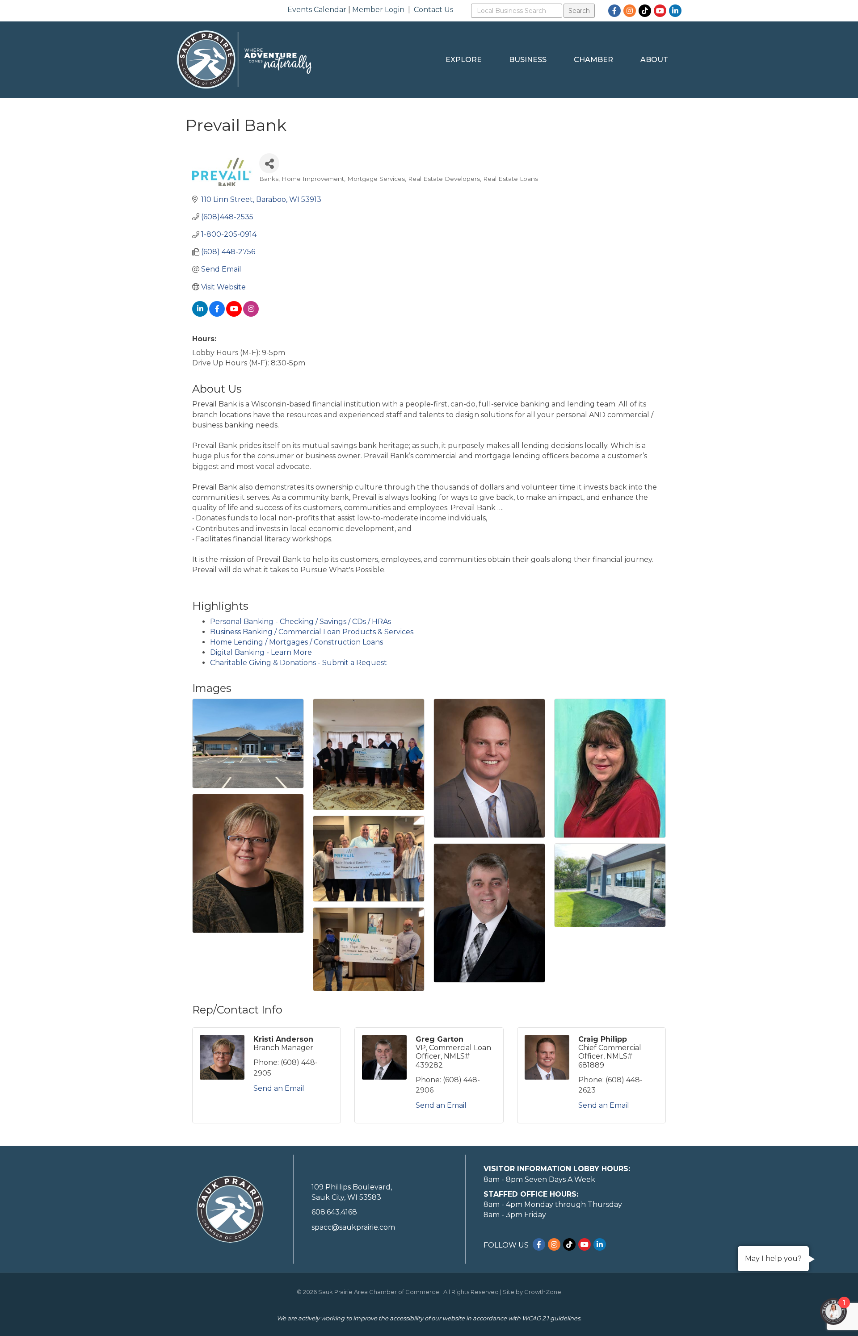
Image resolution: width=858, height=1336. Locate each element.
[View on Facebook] (217, 314)
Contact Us (433, 9)
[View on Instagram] (251, 314)
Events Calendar (316, 9)
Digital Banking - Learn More (261, 652)
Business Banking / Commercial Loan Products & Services (311, 632)
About (654, 59)
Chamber (593, 59)
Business (528, 59)
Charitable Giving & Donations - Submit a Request (298, 662)
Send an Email (278, 1088)
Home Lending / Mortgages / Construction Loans (296, 642)
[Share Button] (269, 163)
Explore (464, 59)
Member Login (378, 9)
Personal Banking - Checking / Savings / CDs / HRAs (300, 621)
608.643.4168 (334, 1212)
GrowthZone (542, 1291)
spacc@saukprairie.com (353, 1227)
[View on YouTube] (234, 314)
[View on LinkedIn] (200, 314)
